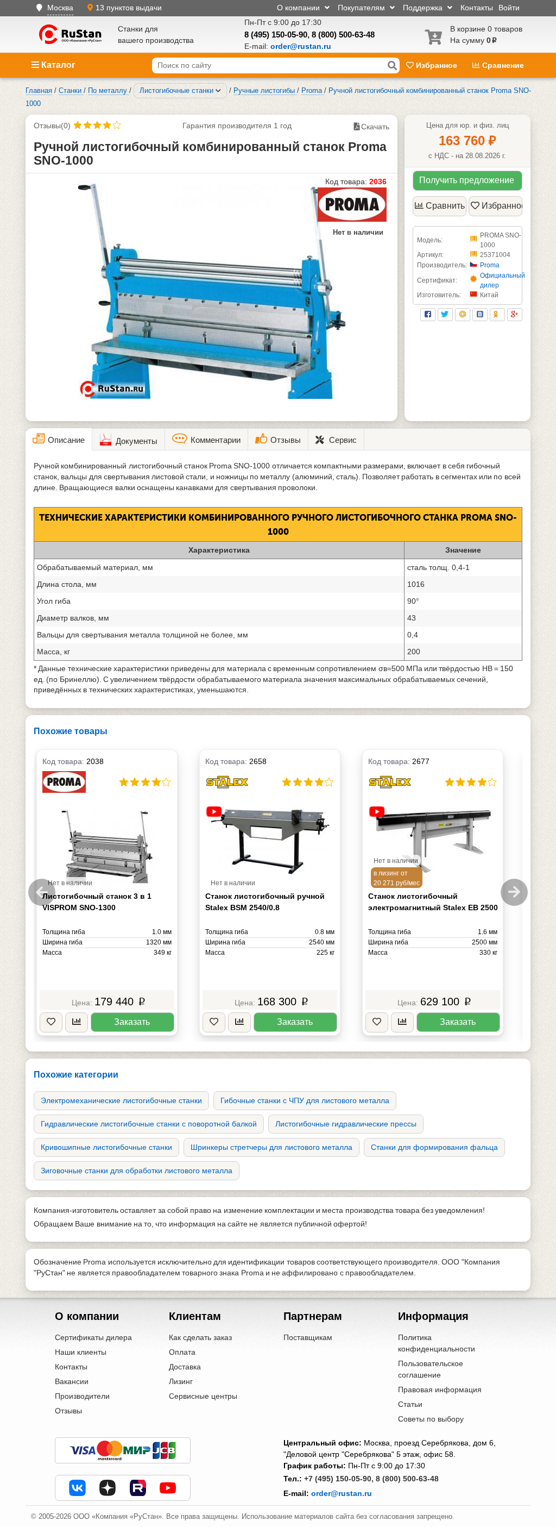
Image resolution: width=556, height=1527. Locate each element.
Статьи (410, 1404)
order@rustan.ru (341, 1493)
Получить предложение (466, 180)
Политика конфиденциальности (436, 1343)
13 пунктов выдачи (129, 7)
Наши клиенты (80, 1352)
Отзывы (68, 1410)
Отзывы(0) (52, 125)
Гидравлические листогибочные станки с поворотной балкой (149, 1123)
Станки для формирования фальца (434, 1147)
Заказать (132, 1022)
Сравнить (445, 205)
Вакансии (72, 1381)
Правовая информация (440, 1389)
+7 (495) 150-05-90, (339, 1478)
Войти (509, 7)
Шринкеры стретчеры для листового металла (271, 1147)
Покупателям (362, 7)
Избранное (436, 65)
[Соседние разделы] (218, 90)
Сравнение (502, 65)
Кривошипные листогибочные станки (106, 1147)
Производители (82, 1396)
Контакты (476, 7)
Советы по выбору (431, 1419)
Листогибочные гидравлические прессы (345, 1123)
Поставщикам (307, 1337)
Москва (60, 7)
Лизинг (181, 1381)
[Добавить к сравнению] (76, 1022)
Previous (41, 892)
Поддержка (424, 7)
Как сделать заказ (200, 1337)
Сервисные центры (203, 1396)
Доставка (185, 1366)
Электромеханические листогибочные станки (121, 1100)
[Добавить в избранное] (51, 1022)
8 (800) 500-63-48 (343, 34)
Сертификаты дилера (93, 1337)
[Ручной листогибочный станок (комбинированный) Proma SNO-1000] (211, 290)
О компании (299, 7)
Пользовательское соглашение (430, 1369)
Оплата (182, 1352)
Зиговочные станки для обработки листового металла (136, 1170)
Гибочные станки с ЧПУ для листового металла (304, 1100)
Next (514, 892)
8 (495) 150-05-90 (275, 34)
